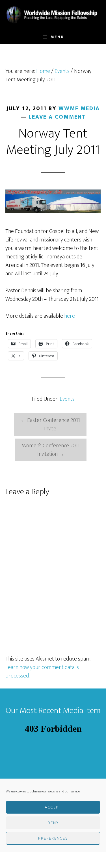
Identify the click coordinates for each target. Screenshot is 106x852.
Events (67, 399)
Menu (57, 37)
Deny (53, 822)
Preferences (53, 838)
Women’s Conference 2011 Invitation (51, 449)
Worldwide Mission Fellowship (53, 15)
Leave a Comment (57, 117)
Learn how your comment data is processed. (42, 672)
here (69, 316)
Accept (53, 807)
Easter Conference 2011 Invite (50, 424)
